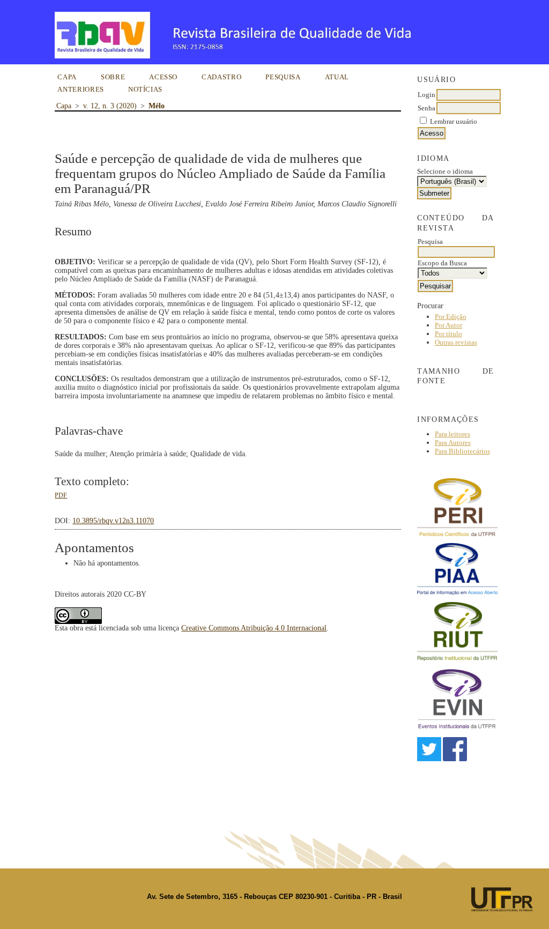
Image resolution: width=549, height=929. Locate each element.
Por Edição (450, 317)
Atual (337, 77)
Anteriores (80, 89)
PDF (61, 495)
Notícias (145, 89)
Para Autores (453, 443)
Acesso (163, 77)
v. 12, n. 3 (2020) (110, 106)
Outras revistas (456, 342)
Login (426, 95)
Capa (67, 77)
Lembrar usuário (453, 121)
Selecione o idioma (445, 171)
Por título (448, 334)
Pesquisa (282, 77)
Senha (426, 108)
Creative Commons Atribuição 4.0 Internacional (254, 628)
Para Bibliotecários (462, 451)
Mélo (157, 106)
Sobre (113, 77)
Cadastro (221, 77)
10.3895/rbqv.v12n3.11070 (113, 521)
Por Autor (448, 325)
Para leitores (452, 434)
